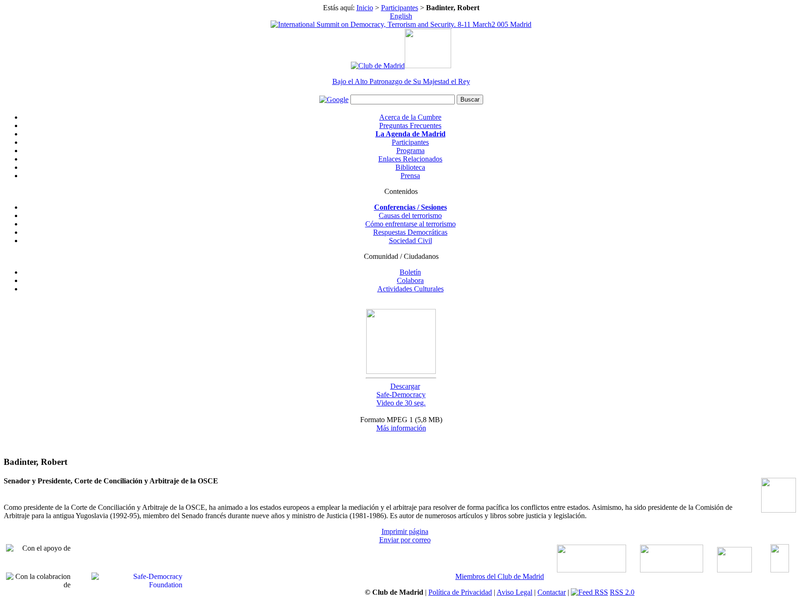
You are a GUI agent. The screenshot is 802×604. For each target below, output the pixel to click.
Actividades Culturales (410, 289)
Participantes (399, 8)
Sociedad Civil (410, 240)
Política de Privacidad (460, 592)
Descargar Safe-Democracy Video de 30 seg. (401, 394)
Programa (410, 150)
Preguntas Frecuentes (410, 125)
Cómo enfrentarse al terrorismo (410, 224)
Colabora (410, 280)
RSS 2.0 (622, 592)
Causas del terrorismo (410, 215)
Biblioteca (410, 167)
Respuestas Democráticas (410, 232)
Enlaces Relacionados (410, 159)
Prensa (410, 176)
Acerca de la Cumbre (410, 117)
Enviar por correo (405, 540)
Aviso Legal (514, 592)
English (401, 16)
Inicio (364, 8)
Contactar (551, 592)
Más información (401, 428)
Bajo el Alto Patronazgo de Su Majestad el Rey (401, 81)
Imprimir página (405, 531)
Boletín (410, 272)
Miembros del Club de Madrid (499, 576)
